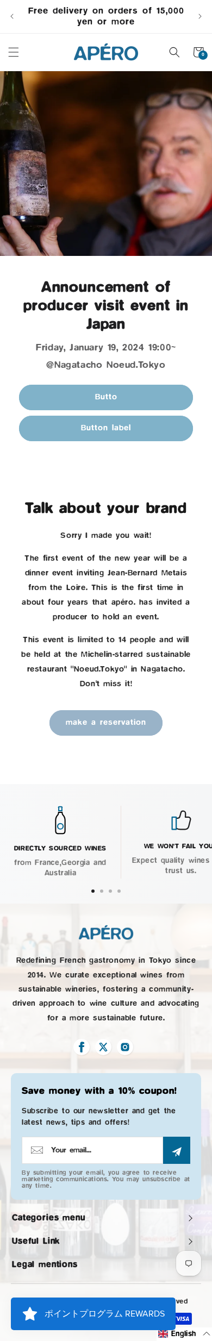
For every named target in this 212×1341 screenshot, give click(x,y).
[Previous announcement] (12, 16)
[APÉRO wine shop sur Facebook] (81, 1047)
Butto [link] (106, 397)
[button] (14, 52)
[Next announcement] (200, 16)
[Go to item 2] (101, 891)
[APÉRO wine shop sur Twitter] (103, 1047)
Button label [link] (106, 428)
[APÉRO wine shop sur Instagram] (125, 1047)
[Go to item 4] (119, 891)
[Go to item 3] (110, 891)
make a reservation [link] (106, 722)
